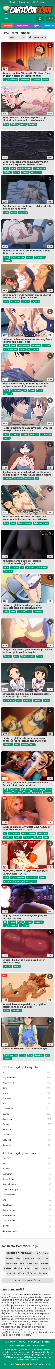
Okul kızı (14, 124)
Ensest (39, 390)
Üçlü (45, 1253)
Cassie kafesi (27, 1195)
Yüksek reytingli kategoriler (22, 1067)
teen (35, 1268)
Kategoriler (22, 26)
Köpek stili (27, 1119)
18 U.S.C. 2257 (39, 1346)
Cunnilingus (16, 390)
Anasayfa (8, 26)
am (47, 1258)
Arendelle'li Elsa (27, 1215)
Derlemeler (24, 79)
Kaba (13, 168)
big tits (18, 1268)
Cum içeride (27, 1109)
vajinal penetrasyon (19, 1253)
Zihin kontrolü (39, 168)
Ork (27, 1200)
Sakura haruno (27, 1184)
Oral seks (27, 1098)
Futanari (27, 1124)
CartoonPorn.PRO (24, 1364)
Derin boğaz (37, 789)
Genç (27, 1088)
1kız (38, 1253)
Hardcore (27, 1129)
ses (22, 1263)
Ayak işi (18, 837)
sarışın (44, 1263)
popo (27, 1268)
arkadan (45, 1268)
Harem (16, 172)
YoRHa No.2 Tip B (27, 1189)
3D (27, 1072)
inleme (43, 1273)
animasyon (28, 1258)
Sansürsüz (27, 1135)
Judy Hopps (27, 1205)
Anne (17, 744)
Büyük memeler (27, 1077)
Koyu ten (28, 922)
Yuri (47, 1055)
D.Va (27, 1163)
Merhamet (27, 1174)
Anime (27, 1093)
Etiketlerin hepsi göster (27, 1280)
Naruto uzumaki (27, 1231)
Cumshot (27, 1145)
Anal (27, 1103)
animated (11, 1263)
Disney (48, 789)
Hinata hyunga (27, 1210)
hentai (11, 1273)
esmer (40, 1258)
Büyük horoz (27, 1083)
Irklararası (18, 478)
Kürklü (17, 966)
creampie (32, 1263)
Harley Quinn (27, 1179)
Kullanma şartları (20, 1346)
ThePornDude (39, 2)
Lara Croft (27, 1158)
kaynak (9, 1258)
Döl (24, 390)
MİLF (32, 744)
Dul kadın (27, 1169)
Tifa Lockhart (27, 1221)
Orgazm (7, 260)
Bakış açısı (8, 571)
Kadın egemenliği (41, 523)
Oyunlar (27, 1114)
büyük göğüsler (27, 1273)
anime (7, 1268)
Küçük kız (27, 1140)
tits (18, 1258)
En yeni (35, 26)
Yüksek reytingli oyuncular (21, 1153)
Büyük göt (15, 301)
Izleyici (27, 1226)
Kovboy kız (42, 567)
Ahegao (25, 172)
